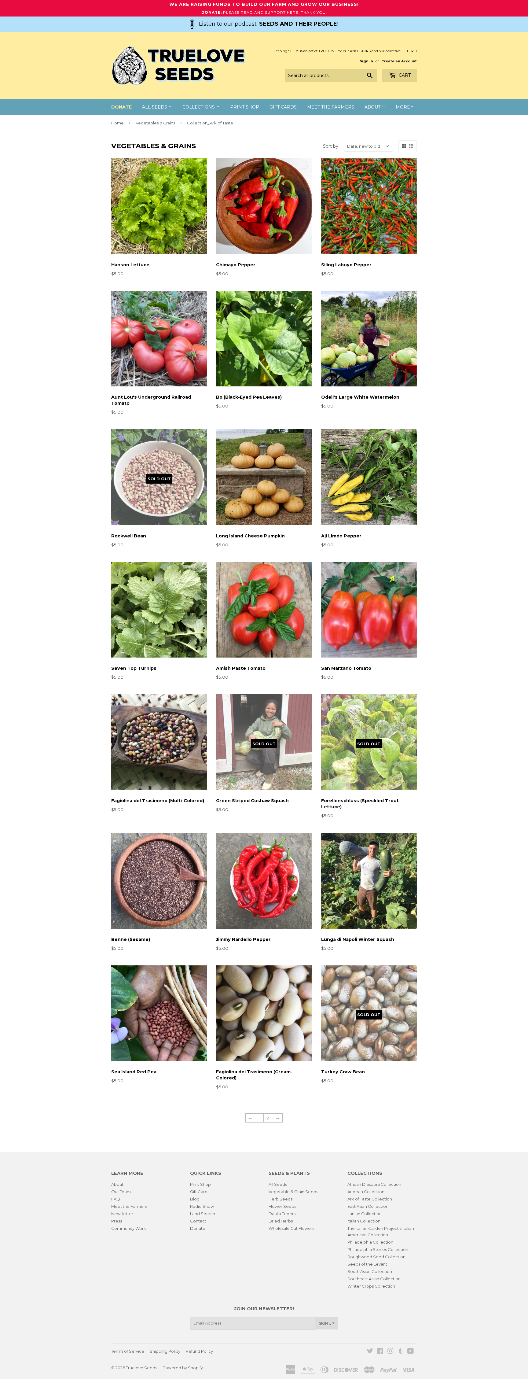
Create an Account (399, 61)
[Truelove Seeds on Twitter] (370, 1351)
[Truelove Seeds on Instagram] (390, 1351)
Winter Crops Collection (371, 1286)
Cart (404, 75)
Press (116, 1221)
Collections (199, 107)
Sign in (366, 61)
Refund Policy (199, 1351)
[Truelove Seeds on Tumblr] (400, 1351)
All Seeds (155, 107)
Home (117, 122)
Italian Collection (363, 1221)
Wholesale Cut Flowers (291, 1228)
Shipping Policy (165, 1351)
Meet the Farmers (330, 107)
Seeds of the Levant (367, 1264)
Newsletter (122, 1213)
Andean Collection (365, 1191)
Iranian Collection (364, 1213)
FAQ (115, 1198)
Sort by (330, 146)
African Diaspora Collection (374, 1184)
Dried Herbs (281, 1221)
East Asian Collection (367, 1206)
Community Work (128, 1228)
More (403, 107)
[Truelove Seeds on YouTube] (410, 1351)
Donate (197, 1228)
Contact (198, 1221)
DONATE (121, 107)
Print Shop (244, 107)
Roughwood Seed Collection (376, 1256)
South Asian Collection (369, 1271)
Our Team (121, 1191)
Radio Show (202, 1206)
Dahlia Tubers (282, 1213)
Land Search (202, 1213)
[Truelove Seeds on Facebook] (380, 1351)
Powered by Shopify (183, 1367)
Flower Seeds (282, 1206)
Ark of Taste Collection (369, 1198)
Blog (195, 1198)
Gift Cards (283, 107)
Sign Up (326, 1323)
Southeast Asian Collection (374, 1278)
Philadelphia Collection (370, 1242)
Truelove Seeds (141, 1367)
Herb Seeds (280, 1198)
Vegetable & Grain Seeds (293, 1191)
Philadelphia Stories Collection (377, 1249)
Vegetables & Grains (155, 122)
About (373, 107)
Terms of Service (127, 1351)
